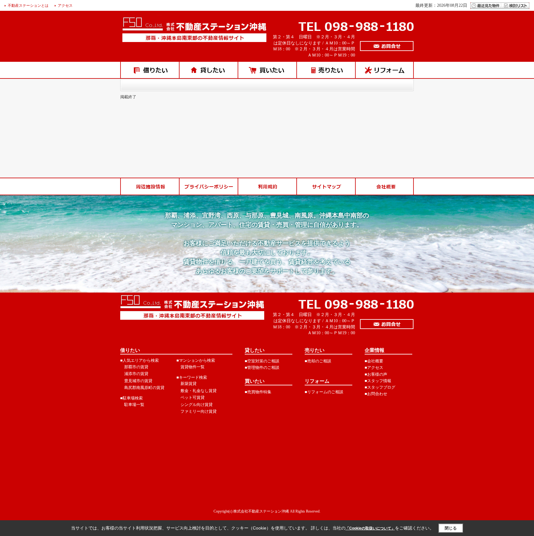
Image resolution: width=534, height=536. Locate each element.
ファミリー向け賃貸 (198, 411)
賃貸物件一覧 (192, 367)
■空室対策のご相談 (262, 361)
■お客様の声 (376, 374)
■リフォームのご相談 (324, 392)
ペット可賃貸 (192, 397)
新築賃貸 (188, 383)
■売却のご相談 (318, 361)
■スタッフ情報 (378, 380)
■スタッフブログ (380, 387)
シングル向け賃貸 (196, 404)
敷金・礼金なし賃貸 (198, 390)
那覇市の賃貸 (136, 367)
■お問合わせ (376, 393)
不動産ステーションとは (28, 5)
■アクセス (374, 367)
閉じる (451, 528)
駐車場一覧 (134, 404)
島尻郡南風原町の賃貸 (144, 387)
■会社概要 (374, 361)
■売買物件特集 (258, 392)
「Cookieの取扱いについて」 (370, 528)
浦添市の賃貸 (136, 373)
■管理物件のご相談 (262, 367)
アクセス (65, 5)
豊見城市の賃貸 (138, 380)
